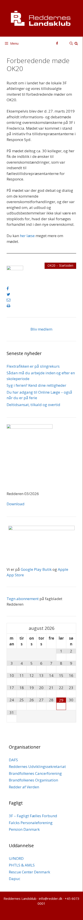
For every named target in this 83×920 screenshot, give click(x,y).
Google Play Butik (36, 569)
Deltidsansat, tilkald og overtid (33, 404)
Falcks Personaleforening (31, 822)
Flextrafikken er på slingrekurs (33, 366)
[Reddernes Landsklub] (41, 17)
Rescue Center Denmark (29, 871)
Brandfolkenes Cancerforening (35, 773)
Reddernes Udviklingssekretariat (37, 766)
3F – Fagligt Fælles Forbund (33, 815)
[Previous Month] (12, 628)
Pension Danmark (24, 829)
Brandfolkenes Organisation (33, 780)
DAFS (13, 759)
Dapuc (14, 878)
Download (16, 503)
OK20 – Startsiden (60, 265)
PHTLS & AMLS (22, 865)
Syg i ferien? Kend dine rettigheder (36, 385)
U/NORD (16, 858)
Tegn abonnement (23, 598)
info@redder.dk (50, 898)
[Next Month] (71, 628)
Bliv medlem (41, 329)
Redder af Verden (24, 786)
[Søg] (73, 43)
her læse (27, 235)
